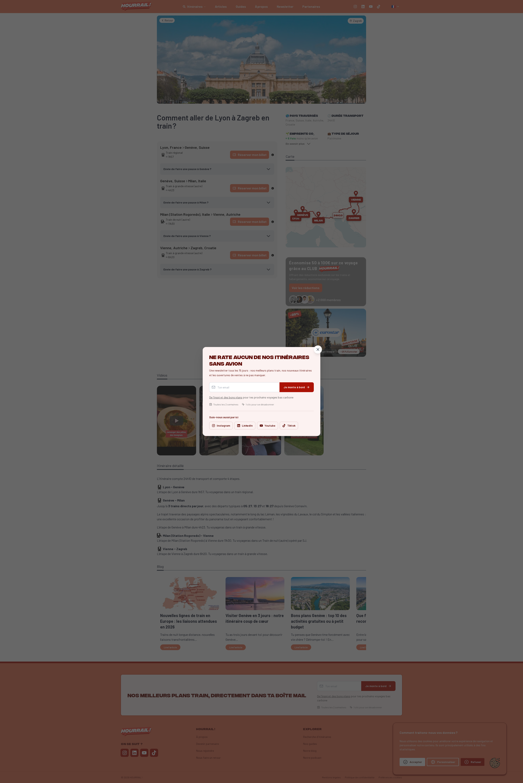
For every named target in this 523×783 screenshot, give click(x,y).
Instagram (223, 425)
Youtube (270, 425)
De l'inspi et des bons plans (225, 397)
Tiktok (291, 425)
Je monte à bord (294, 387)
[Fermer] (318, 349)
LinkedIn (247, 425)
